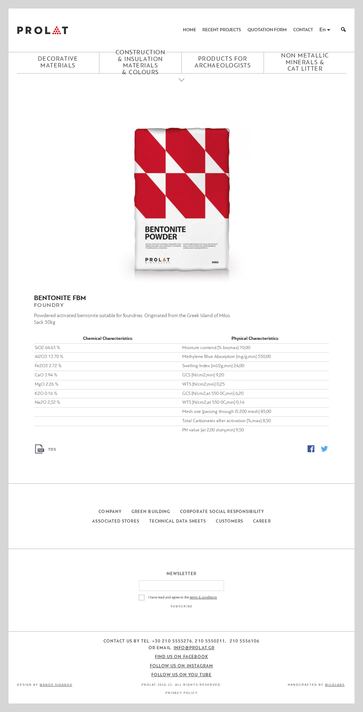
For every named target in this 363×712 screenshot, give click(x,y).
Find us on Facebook (181, 657)
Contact (303, 30)
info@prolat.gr (194, 648)
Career (261, 521)
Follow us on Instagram (181, 666)
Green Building (151, 512)
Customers (229, 521)
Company (110, 512)
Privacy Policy (182, 693)
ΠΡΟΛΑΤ (42, 30)
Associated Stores (115, 521)
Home (189, 30)
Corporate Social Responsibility (222, 512)
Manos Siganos (56, 684)
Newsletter (182, 574)
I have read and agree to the (182, 598)
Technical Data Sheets (177, 521)
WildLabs (335, 684)
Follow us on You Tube (181, 675)
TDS (52, 450)
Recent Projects (221, 30)
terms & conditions (203, 598)
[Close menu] (181, 86)
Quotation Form (267, 30)
